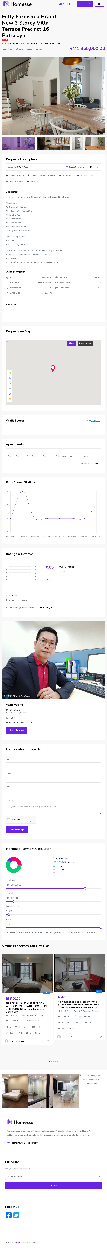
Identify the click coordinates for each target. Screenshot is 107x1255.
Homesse (16, 1242)
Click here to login (44, 607)
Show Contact (17, 730)
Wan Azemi (14, 705)
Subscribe (54, 1185)
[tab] (71, 343)
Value (48, 577)
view (97, 463)
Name (8, 759)
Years (8, 919)
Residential (13, 43)
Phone (9, 786)
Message (10, 800)
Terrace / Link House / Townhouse (45, 43)
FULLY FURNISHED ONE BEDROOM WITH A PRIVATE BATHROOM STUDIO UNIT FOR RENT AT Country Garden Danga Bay (27, 1007)
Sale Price (10, 880)
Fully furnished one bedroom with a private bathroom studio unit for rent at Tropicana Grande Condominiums (78, 1004)
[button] (85, 4)
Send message (16, 829)
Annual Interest (13, 906)
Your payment (61, 858)
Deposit (9, 893)
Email (8, 773)
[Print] (91, 167)
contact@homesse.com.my (25, 1143)
